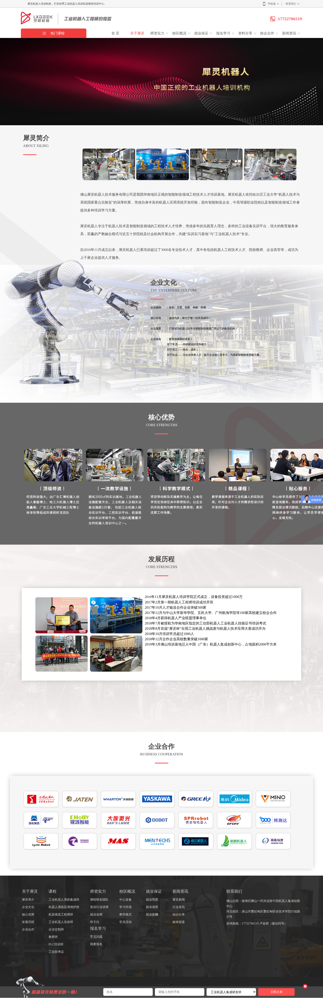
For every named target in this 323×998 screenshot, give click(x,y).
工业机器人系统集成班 (64, 899)
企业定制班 (56, 929)
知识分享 (178, 914)
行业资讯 (178, 907)
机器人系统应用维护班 (64, 907)
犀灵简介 (28, 899)
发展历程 (28, 922)
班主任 (94, 922)
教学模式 (125, 914)
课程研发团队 (99, 899)
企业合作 (28, 929)
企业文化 (28, 907)
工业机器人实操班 (61, 922)
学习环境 (125, 907)
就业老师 (96, 914)
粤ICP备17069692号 (172, 984)
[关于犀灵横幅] (161, 124)
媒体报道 (178, 922)
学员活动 (125, 922)
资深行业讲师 (99, 907)
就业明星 (152, 899)
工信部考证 (56, 951)
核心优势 (28, 914)
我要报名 (96, 944)
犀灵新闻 (178, 899)
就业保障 (152, 907)
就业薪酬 (152, 914)
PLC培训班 (56, 944)
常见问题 (96, 936)
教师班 (53, 937)
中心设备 (125, 899)
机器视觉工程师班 (61, 914)
